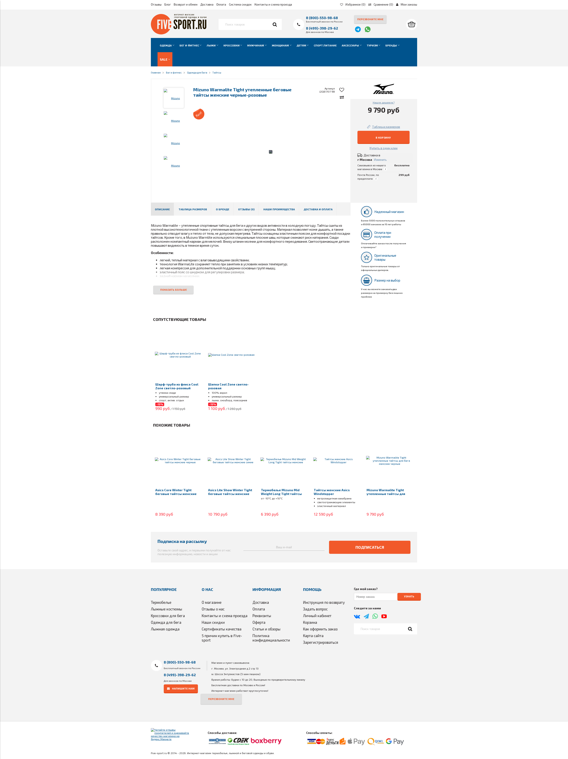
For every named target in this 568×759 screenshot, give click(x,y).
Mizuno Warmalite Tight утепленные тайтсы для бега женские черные (386, 493)
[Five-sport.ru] (178, 33)
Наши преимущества (279, 209)
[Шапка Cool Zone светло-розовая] (231, 355)
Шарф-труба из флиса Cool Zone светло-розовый (176, 386)
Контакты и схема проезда (273, 4)
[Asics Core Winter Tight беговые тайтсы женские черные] (178, 460)
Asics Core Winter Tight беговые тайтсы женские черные (176, 493)
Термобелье (161, 602)
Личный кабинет (317, 615)
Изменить (380, 159)
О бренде (222, 209)
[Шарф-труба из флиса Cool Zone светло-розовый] (178, 355)
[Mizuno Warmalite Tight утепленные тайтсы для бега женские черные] (389, 460)
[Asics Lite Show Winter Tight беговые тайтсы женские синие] (231, 460)
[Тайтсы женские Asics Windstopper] (336, 460)
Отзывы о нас (213, 609)
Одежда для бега (166, 622)
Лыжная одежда (165, 629)
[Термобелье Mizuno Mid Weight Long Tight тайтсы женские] (284, 460)
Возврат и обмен (185, 4)
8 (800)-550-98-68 (322, 18)
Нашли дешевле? (383, 102)
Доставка (206, 4)
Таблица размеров (193, 209)
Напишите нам (183, 688)
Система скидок (240, 4)
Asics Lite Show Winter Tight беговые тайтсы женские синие (230, 493)
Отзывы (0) (246, 209)
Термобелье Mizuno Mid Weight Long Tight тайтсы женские (281, 493)
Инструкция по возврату (324, 602)
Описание (162, 209)
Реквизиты (261, 615)
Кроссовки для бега (168, 615)
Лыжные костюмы (166, 609)
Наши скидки (213, 622)
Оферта (258, 622)
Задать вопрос (315, 609)
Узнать (409, 596)
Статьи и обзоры (266, 629)
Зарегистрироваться (320, 642)
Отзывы (156, 4)
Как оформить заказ (320, 629)
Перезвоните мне (370, 19)
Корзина (310, 622)
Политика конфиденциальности (271, 637)
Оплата (221, 4)
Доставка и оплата (318, 209)
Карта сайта (313, 635)
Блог (167, 4)
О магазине (211, 602)
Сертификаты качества (221, 629)
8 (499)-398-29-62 (322, 28)
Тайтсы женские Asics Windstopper (332, 492)
